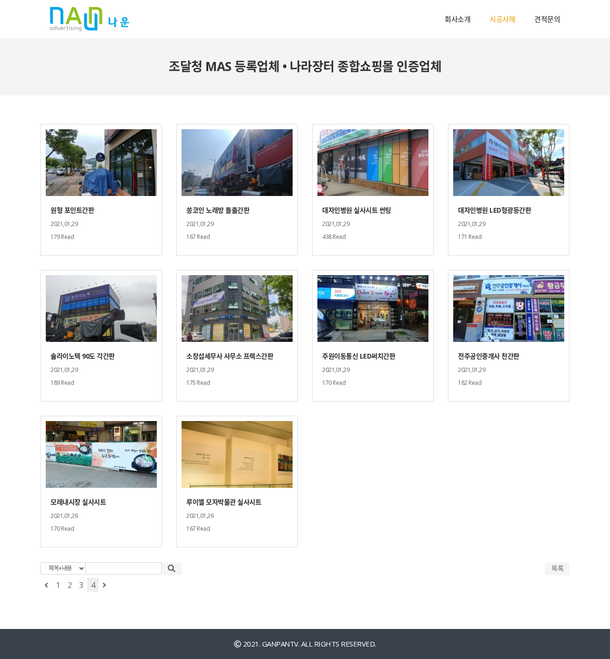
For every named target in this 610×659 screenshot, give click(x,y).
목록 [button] (557, 568)
